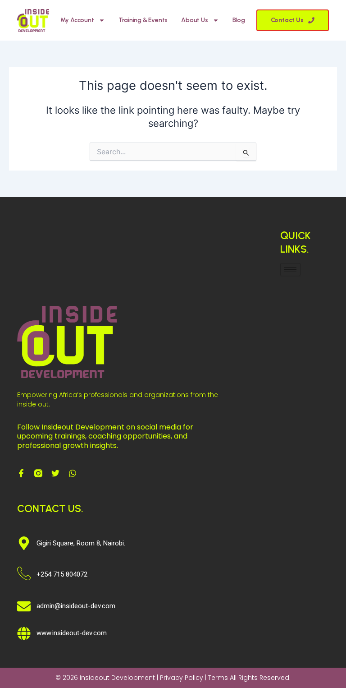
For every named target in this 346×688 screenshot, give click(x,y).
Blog (238, 20)
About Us (194, 20)
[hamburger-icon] (290, 269)
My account (77, 20)
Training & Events (143, 20)
